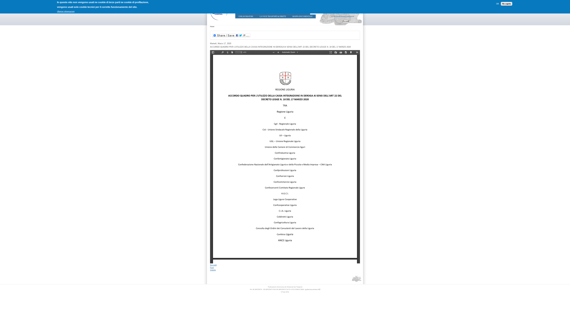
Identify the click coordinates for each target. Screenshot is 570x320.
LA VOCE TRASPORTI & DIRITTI (273, 16)
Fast (212, 268)
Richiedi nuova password (344, 16)
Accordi (213, 265)
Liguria (213, 270)
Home (212, 26)
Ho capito (506, 4)
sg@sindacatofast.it (311, 289)
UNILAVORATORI (246, 16)
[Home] (219, 21)
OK (497, 4)
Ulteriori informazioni (66, 11)
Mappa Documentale (302, 16)
